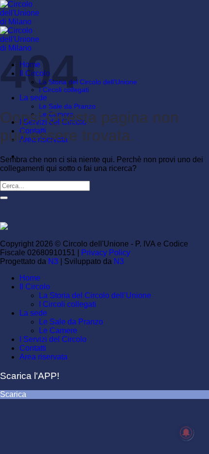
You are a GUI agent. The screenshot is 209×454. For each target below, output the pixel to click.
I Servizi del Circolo (53, 339)
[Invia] (4, 197)
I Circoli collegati (67, 304)
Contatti (32, 348)
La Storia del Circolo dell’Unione (88, 82)
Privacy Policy (105, 252)
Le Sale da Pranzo (67, 106)
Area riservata (43, 357)
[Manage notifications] (186, 432)
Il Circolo (34, 287)
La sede (33, 313)
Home (29, 278)
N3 (53, 261)
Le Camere (58, 330)
